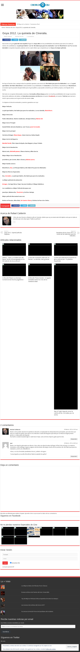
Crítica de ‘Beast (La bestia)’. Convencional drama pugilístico (12, 279)
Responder (74, 439)
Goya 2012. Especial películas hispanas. (13, 233)
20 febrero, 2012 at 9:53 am (71, 429)
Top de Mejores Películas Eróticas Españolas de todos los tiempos (39, 598)
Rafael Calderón (8, 36)
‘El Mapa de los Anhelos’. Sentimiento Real (28, 24)
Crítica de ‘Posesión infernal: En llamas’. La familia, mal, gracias (38, 258)
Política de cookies (51, 649)
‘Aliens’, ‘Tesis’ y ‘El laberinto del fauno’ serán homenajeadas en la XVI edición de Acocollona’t (13, 259)
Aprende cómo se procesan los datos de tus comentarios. (41, 513)
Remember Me (15, 563)
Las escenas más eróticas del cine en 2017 (33, 605)
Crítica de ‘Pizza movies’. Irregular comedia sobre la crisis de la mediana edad (39, 279)
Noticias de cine (10, 27)
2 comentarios (30, 36)
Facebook (51, 96)
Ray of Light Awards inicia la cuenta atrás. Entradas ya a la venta (64, 413)
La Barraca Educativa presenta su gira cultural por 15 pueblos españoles (65, 259)
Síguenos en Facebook (10, 516)
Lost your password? (8, 567)
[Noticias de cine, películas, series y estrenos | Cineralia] (40, 4)
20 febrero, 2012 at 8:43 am (71, 443)
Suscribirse (6, 631)
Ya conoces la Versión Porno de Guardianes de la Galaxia (37, 611)
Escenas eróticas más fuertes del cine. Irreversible (35, 592)
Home (3, 27)
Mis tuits (3, 641)
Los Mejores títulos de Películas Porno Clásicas (34, 586)
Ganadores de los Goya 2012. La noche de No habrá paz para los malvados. (66, 233)
